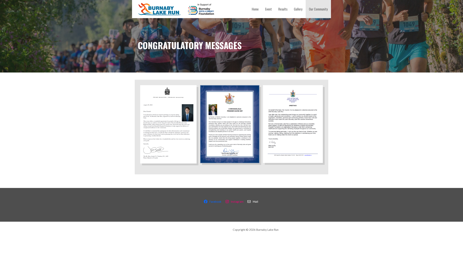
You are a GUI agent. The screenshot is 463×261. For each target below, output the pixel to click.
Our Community (318, 9)
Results (282, 9)
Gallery (298, 9)
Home (255, 9)
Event (268, 9)
